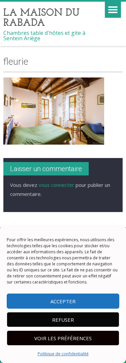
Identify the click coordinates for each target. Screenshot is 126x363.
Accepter (63, 301)
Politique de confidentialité (63, 354)
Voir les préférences (63, 338)
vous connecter (56, 185)
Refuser (63, 319)
